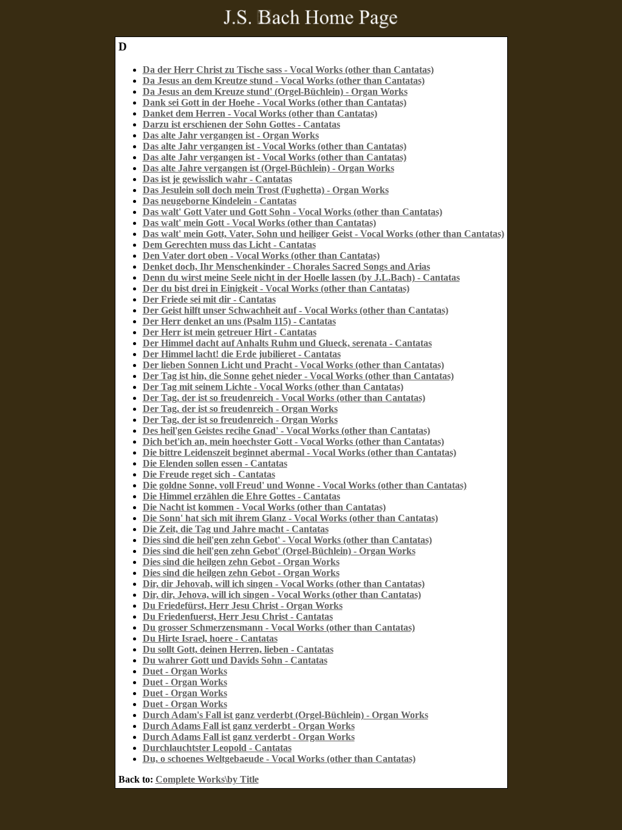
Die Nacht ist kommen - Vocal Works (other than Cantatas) (264, 507)
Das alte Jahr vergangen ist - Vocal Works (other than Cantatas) (274, 146)
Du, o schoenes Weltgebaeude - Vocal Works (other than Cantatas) (279, 758)
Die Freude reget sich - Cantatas (209, 474)
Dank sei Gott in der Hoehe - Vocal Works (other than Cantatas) (274, 102)
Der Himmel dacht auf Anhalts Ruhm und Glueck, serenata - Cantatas (287, 343)
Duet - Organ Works (185, 671)
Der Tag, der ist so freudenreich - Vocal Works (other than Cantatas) (284, 398)
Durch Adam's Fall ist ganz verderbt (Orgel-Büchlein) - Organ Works (285, 715)
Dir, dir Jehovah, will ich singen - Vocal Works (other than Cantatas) (284, 583)
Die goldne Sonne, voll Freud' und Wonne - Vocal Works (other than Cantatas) (304, 485)
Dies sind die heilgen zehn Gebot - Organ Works (241, 562)
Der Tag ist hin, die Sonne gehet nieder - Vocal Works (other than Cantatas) (298, 376)
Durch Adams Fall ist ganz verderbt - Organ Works (249, 726)
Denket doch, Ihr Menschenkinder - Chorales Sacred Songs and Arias (286, 266)
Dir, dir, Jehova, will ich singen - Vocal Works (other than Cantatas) (282, 594)
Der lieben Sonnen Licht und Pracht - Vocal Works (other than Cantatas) (293, 365)
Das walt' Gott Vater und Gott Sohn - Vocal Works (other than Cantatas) (292, 212)
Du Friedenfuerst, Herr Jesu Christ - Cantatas (238, 616)
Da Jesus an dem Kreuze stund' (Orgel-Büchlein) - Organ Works (275, 91)
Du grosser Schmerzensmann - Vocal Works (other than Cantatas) (279, 627)
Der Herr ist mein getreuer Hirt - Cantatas (229, 332)
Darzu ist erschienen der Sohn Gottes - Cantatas (241, 124)
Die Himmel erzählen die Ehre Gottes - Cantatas (241, 496)
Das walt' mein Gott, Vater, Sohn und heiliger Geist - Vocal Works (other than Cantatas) (323, 233)
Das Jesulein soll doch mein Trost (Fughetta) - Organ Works (266, 190)
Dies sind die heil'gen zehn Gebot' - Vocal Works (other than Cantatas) (287, 540)
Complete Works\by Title (207, 779)
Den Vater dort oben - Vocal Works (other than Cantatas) (261, 255)
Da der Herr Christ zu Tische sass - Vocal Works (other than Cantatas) (288, 69)
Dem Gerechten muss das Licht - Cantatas (229, 244)
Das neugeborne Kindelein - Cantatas (219, 201)
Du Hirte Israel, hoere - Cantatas (210, 638)
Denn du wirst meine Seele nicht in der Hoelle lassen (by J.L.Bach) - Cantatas (301, 277)
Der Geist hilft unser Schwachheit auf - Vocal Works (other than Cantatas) (295, 310)
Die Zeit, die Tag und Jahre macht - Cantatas (236, 529)
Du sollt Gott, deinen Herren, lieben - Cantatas (238, 649)
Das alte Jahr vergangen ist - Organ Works (231, 135)
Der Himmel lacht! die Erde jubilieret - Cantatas (242, 354)
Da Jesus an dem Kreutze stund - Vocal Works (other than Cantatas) (284, 80)
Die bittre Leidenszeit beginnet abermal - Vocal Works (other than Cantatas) (299, 452)
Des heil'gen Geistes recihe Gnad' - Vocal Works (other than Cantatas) (286, 430)
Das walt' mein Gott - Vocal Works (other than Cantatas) (259, 223)
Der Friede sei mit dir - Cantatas (209, 299)
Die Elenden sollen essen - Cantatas (215, 463)
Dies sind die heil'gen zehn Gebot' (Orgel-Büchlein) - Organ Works (279, 551)
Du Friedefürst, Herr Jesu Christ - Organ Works (243, 605)
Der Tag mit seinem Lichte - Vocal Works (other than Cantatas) (273, 387)
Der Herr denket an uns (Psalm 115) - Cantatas (239, 321)
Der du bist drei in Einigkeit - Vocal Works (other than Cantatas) (276, 288)
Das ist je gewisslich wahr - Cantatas (217, 179)
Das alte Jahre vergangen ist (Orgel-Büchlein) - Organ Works (268, 168)
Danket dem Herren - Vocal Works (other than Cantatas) (260, 113)
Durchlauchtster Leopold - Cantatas (217, 748)
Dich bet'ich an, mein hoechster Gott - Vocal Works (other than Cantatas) (293, 441)
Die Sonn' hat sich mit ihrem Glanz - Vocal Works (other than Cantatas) (290, 518)
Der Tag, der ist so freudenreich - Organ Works (240, 408)
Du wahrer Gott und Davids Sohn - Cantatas (235, 660)
